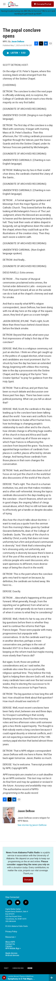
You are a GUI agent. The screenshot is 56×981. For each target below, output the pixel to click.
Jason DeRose (17, 41)
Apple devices (11, 953)
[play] (4, 977)
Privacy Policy (11, 932)
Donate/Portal (43, 4)
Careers (8, 946)
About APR (10, 942)
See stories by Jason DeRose (32, 825)
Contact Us (10, 944)
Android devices (12, 955)
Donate (28, 879)
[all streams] (52, 977)
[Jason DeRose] (9, 815)
